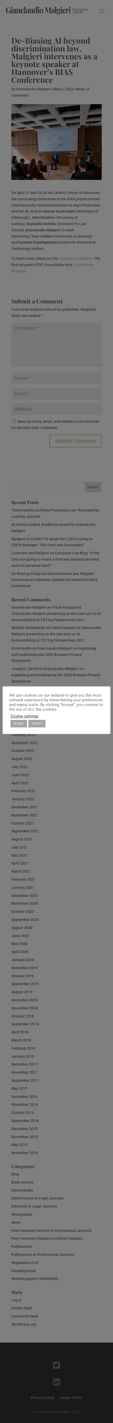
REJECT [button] (19, 723)
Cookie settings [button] (24, 716)
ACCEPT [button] (37, 723)
